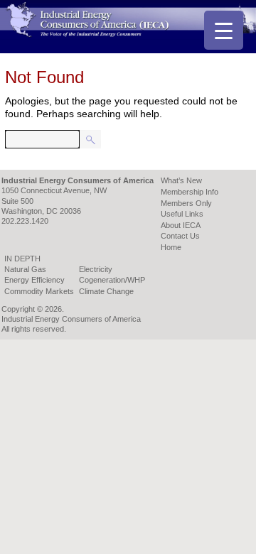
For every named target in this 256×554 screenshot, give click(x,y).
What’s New (181, 180)
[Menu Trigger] (223, 30)
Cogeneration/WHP (112, 280)
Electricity (95, 269)
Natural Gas (25, 269)
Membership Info (189, 192)
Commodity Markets (39, 291)
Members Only (186, 203)
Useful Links (182, 214)
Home (171, 247)
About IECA (181, 225)
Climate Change (106, 291)
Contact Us (180, 236)
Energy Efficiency (34, 280)
